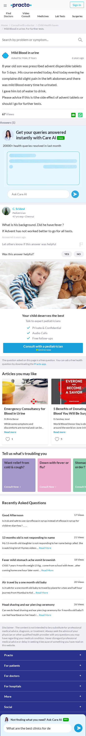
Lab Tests (60, 16)
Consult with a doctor (22, 25)
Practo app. (40, 363)
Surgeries (77, 16)
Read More (45, 547)
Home (4, 25)
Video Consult (26, 15)
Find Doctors (8, 15)
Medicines (43, 16)
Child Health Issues (48, 25)
